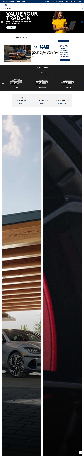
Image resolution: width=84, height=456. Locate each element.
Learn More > (34, 56)
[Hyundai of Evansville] (11, 4)
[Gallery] (42, 22)
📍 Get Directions (63, 48)
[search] (81, 5)
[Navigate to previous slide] (0, 22)
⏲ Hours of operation (64, 50)
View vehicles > (21, 103)
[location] (70, 1)
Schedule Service (65, 59)
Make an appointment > (62, 103)
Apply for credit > (42, 103)
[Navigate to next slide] (83, 22)
